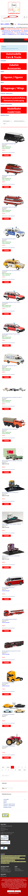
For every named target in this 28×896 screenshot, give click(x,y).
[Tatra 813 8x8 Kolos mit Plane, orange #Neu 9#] (14, 422)
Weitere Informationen (14, 893)
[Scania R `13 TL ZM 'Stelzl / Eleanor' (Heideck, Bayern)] (14, 549)
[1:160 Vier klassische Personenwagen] (14, 707)
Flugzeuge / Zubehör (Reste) (6, 93)
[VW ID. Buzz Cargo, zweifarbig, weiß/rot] (14, 581)
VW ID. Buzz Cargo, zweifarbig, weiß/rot (8, 587)
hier (15, 24)
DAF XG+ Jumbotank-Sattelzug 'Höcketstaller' (9, 619)
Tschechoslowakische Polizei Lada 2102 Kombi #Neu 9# (11, 270)
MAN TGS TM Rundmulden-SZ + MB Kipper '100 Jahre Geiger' (12, 460)
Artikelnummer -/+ (7, 121)
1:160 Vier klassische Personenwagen (8, 714)
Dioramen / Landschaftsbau (6, 104)
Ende (25, 769)
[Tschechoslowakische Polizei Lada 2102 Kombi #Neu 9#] (14, 264)
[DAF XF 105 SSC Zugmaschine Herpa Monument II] (14, 485)
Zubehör (2, 71)
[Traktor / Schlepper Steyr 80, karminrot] (14, 739)
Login (2, 875)
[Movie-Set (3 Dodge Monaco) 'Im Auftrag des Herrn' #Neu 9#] (14, 390)
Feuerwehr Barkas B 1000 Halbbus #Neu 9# (9, 175)
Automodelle (3, 60)
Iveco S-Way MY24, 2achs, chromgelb (8, 682)
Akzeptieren (11, 891)
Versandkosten (12, 152)
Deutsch (5, 788)
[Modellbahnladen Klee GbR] (14, 7)
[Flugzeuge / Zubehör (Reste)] (14, 88)
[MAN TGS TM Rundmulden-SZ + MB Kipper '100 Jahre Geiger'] (14, 454)
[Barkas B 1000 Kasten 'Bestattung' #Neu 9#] (14, 137)
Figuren (2, 82)
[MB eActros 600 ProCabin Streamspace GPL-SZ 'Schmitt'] (14, 644)
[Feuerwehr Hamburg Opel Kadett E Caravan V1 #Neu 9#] (14, 327)
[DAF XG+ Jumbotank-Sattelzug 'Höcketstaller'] (14, 612)
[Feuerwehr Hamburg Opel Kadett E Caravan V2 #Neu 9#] (14, 295)
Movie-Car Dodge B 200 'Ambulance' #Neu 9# (9, 365)
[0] (24, 17)
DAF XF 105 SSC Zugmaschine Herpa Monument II (10, 492)
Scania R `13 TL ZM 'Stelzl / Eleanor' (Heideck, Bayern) (11, 555)
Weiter (19, 769)
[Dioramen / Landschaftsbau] (14, 99)
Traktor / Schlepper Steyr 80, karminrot (8, 746)
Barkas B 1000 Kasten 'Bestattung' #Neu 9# (9, 143)
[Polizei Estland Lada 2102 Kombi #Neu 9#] (14, 232)
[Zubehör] (14, 66)
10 (15, 769)
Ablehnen (17, 891)
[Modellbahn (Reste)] (14, 110)
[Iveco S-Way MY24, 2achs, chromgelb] (14, 676)
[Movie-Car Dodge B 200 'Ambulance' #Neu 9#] (14, 359)
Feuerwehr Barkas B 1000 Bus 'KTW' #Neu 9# (9, 207)
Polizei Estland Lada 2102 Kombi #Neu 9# (9, 238)
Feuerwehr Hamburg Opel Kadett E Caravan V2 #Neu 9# (11, 302)
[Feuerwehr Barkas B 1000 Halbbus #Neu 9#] (14, 168)
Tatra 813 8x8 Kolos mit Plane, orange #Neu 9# (9, 429)
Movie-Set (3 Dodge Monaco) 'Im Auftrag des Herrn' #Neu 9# (12, 397)
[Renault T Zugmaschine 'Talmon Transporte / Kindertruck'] (14, 517)
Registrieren (3, 876)
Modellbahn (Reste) (5, 115)
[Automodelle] (14, 55)
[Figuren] (14, 77)
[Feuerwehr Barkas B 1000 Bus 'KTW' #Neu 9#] (14, 200)
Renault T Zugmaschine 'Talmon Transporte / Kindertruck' (11, 524)
